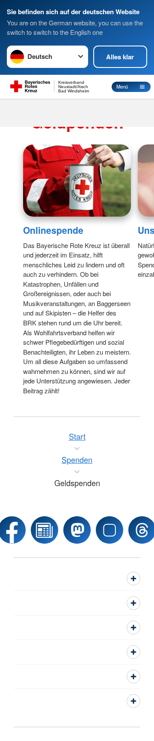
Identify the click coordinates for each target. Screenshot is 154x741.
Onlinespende (53, 230)
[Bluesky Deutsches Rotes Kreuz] (109, 530)
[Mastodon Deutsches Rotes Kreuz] (77, 530)
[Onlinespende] (77, 180)
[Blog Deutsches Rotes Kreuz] (44, 530)
